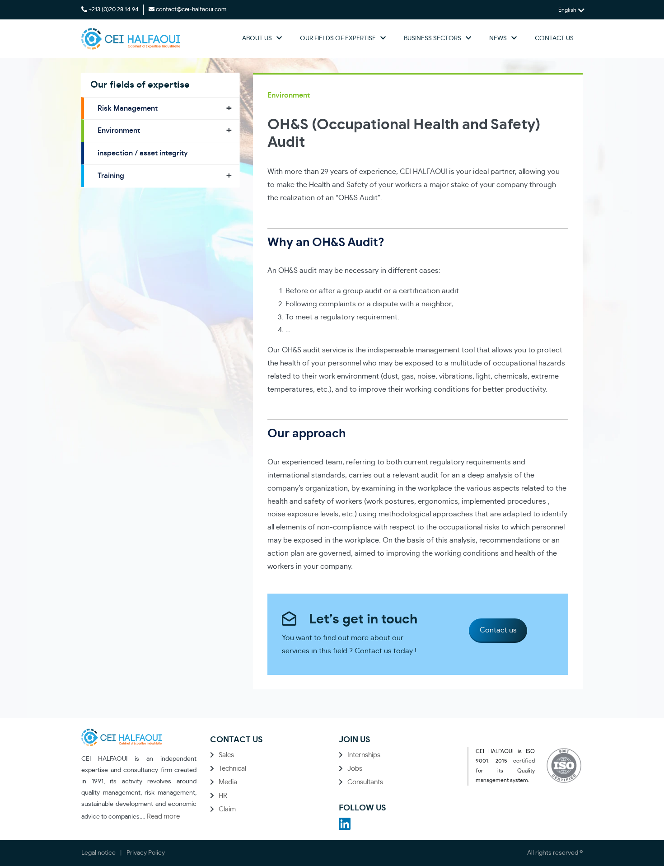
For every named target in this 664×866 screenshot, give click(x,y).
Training (111, 175)
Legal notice (98, 853)
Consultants (365, 782)
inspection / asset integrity (143, 153)
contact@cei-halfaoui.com (191, 10)
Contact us (554, 38)
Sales (226, 755)
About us (257, 38)
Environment (119, 130)
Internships (363, 755)
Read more (163, 816)
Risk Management (128, 108)
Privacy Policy (145, 853)
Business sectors (432, 38)
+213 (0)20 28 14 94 (114, 10)
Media (228, 782)
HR (223, 795)
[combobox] (570, 10)
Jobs (354, 768)
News (498, 38)
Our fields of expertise (338, 38)
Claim (227, 809)
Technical (232, 768)
